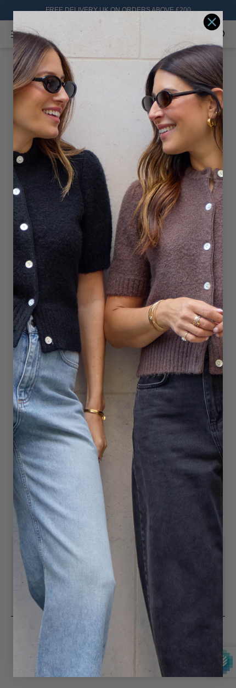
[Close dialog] (212, 22)
